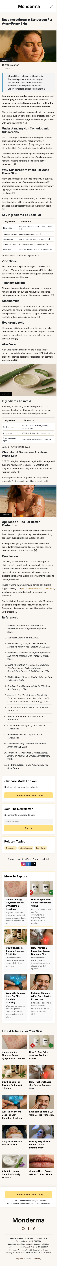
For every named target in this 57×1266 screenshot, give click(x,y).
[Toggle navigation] (6, 6)
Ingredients (41, 848)
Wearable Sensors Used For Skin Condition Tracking (12, 1114)
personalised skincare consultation (37, 588)
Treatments (10, 848)
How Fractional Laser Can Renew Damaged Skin (40, 1085)
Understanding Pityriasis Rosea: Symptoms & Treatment (14, 1055)
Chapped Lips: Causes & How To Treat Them (40, 1173)
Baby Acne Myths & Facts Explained (12, 1143)
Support (19, 1259)
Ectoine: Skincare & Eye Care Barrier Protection (41, 1113)
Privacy (37, 1259)
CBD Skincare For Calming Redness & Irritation (12, 1085)
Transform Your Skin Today (28, 795)
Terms (29, 1259)
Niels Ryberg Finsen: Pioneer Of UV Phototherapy (39, 1144)
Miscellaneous (26, 848)
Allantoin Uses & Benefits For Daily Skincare (11, 1174)
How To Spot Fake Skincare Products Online (39, 1055)
